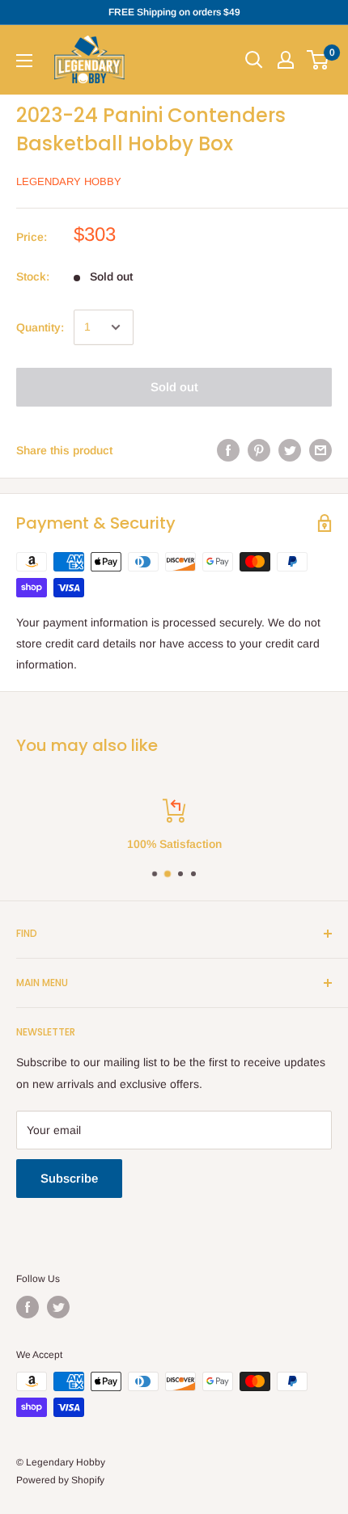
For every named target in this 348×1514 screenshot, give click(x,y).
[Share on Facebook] (228, 450)
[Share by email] (320, 450)
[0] (318, 60)
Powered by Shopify (60, 1480)
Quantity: (40, 327)
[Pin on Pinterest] (259, 450)
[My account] (286, 60)
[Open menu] (24, 60)
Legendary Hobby (68, 181)
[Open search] (254, 60)
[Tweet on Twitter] (289, 450)
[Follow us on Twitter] (58, 1307)
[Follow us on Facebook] (27, 1307)
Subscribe (69, 1178)
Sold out (174, 387)
